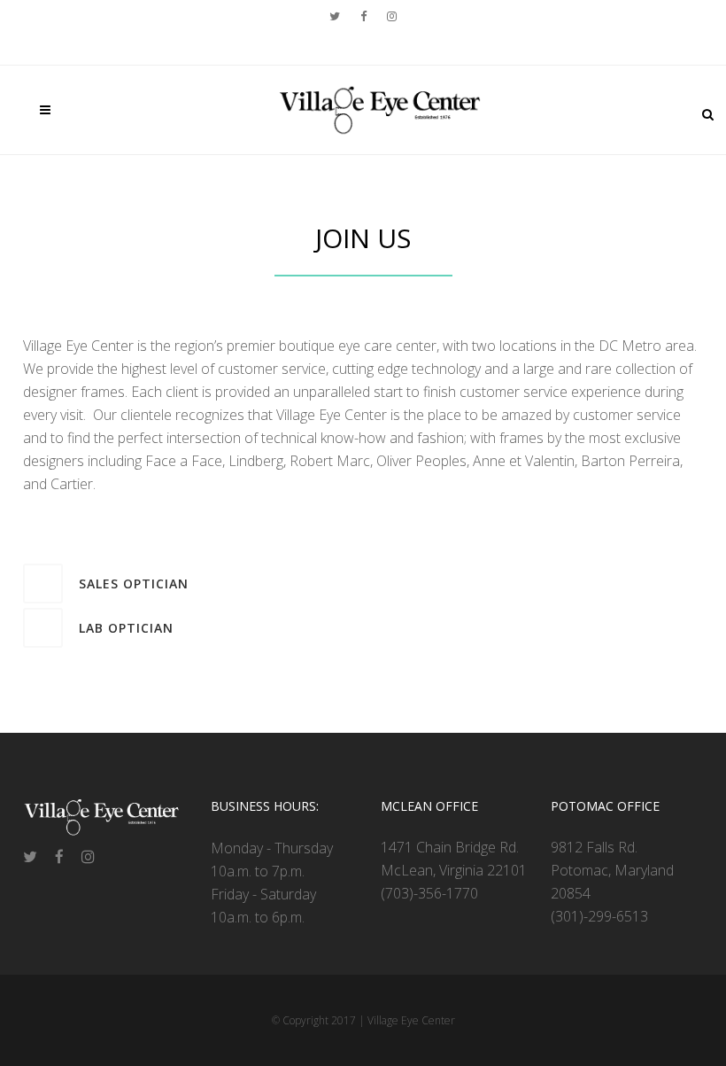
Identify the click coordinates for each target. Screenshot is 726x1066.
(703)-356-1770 (429, 893)
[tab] (363, 583)
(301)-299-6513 (599, 916)
